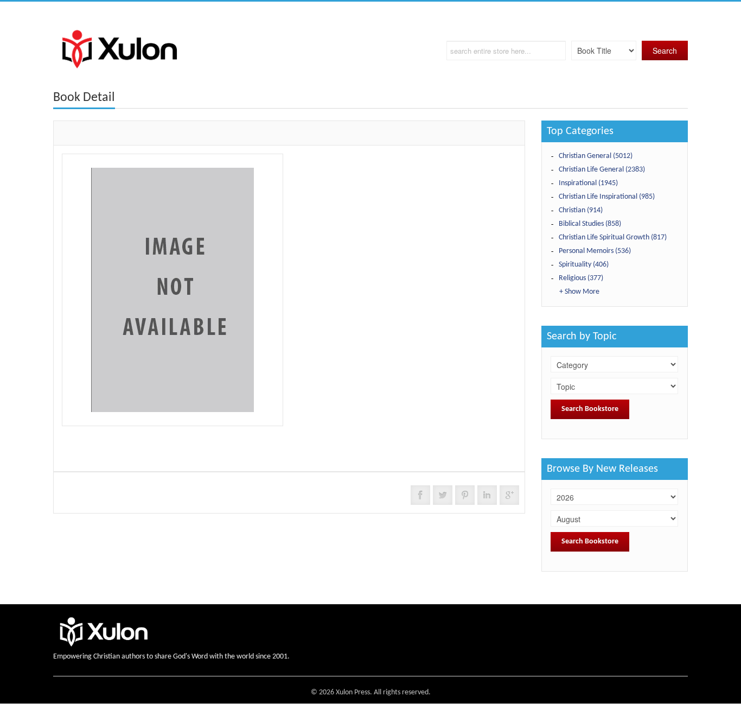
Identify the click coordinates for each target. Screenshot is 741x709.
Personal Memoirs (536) (595, 251)
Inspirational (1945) (588, 183)
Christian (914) (581, 210)
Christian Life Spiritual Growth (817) (613, 237)
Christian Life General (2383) (602, 170)
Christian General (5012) (596, 156)
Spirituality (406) (584, 265)
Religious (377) (581, 278)
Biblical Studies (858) (590, 224)
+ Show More (579, 292)
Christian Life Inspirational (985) (607, 197)
